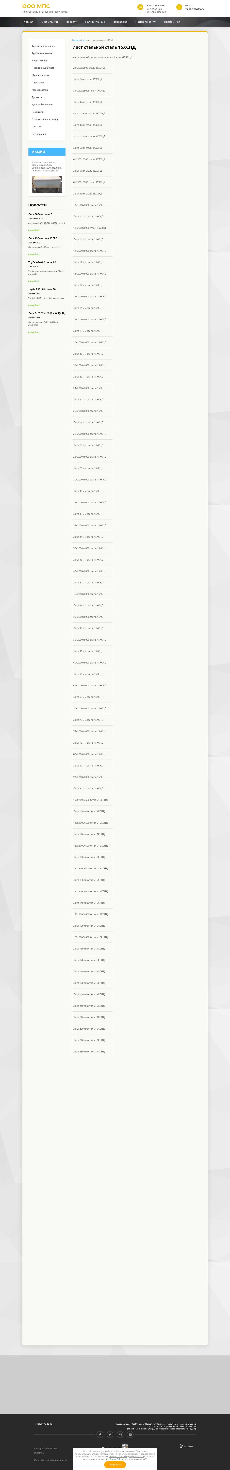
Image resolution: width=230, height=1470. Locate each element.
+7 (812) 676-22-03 (43, 1424)
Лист (83, 40)
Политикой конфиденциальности (126, 1456)
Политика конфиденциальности (50, 1459)
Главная (75, 40)
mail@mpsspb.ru (194, 8)
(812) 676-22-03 (154, 9)
